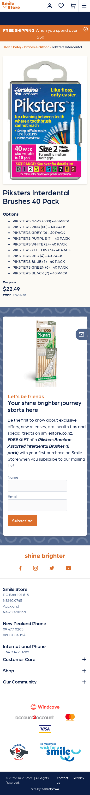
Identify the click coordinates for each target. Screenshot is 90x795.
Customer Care (19, 659)
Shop (8, 670)
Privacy (78, 778)
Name (13, 477)
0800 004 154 (14, 634)
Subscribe (22, 520)
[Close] (85, 29)
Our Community (20, 681)
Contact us (62, 780)
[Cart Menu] (72, 6)
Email (12, 496)
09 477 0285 (13, 629)
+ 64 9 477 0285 (16, 651)
